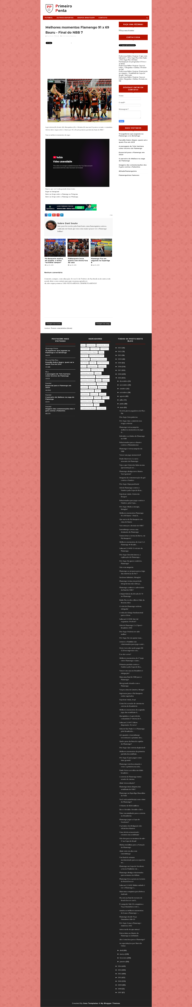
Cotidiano (104, 348)
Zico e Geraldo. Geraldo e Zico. (131, 809)
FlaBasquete (92, 366)
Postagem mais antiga (103, 323)
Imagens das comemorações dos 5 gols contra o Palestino (60, 410)
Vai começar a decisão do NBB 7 (131, 526)
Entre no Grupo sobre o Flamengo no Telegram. (61, 194)
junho (122, 404)
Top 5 (96, 404)
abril (122, 950)
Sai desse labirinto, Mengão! (130, 577)
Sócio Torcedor (87, 404)
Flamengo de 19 (97, 369)
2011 (120, 977)
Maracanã (93, 387)
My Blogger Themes (110, 1003)
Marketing (102, 387)
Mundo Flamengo (87, 390)
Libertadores (102, 383)
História (105, 380)
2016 (120, 374)
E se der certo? (125, 654)
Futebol (49, 18)
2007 (120, 992)
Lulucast (84, 387)
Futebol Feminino (102, 376)
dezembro (124, 381)
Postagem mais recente (53, 323)
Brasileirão (91, 345)
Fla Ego (92, 362)
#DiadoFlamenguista (128, 171)
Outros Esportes (65, 18)
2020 (120, 359)
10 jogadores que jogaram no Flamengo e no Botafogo (57, 352)
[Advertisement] (112, 6)
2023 (120, 348)
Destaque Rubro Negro (89, 352)
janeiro (123, 962)
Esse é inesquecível (96, 355)
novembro (124, 385)
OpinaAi (102, 394)
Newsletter (85, 394)
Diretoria (85, 355)
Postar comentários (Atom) (61, 328)
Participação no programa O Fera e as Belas (132, 63)
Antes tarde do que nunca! (129, 929)
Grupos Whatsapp (86, 18)
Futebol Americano (88, 376)
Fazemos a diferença (99, 359)
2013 (120, 970)
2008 (120, 989)
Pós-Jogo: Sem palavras (128, 417)
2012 (120, 974)
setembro (124, 392)
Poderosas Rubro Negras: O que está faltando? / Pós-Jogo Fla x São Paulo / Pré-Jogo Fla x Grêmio (133, 58)
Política (105, 397)
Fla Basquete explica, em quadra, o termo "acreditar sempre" (54, 260)
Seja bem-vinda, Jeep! (127, 700)
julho (122, 400)
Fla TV (84, 366)
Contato (102, 18)
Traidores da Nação (88, 408)
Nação (98, 390)
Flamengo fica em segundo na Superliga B (100, 260)
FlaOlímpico (86, 369)
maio (122, 407)
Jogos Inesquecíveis (88, 383)
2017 (120, 370)
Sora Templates (90, 1003)
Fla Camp (85, 362)
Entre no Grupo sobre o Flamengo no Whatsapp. (61, 197)
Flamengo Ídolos (87, 373)
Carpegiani (95, 348)
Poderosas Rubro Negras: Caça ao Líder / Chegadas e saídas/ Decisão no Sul (132, 67)
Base (83, 345)
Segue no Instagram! (52, 191)
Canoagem (85, 348)
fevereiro (123, 958)
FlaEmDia (102, 366)
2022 (120, 351)
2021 (120, 355)
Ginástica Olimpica (88, 380)
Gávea (99, 380)
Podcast (97, 397)
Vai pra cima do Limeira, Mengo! (131, 690)
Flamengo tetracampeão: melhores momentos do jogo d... (131, 429)
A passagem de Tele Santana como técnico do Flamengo (57, 375)
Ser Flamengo (98, 401)
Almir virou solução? (127, 783)
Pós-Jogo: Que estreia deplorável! (132, 748)
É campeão (101, 408)
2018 (120, 367)
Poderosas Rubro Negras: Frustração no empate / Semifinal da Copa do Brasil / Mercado (133, 73)
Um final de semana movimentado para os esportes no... (132, 859)
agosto (123, 396)
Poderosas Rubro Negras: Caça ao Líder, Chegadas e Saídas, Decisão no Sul (133, 79)
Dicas (101, 352)
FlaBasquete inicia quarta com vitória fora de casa (78, 260)
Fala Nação (85, 359)
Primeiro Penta (87, 401)
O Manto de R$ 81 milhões (129, 806)
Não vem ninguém (126, 567)
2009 (120, 985)
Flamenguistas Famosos (129, 175)
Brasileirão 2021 (102, 345)
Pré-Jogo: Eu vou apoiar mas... (130, 638)
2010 (120, 981)
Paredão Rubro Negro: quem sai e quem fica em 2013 (59, 363)
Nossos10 (94, 394)
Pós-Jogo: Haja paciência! (129, 484)
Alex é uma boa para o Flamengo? (132, 939)
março (122, 954)
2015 (120, 378)
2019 (120, 363)
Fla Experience (103, 362)
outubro (123, 389)
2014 (120, 966)
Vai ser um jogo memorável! (130, 455)
